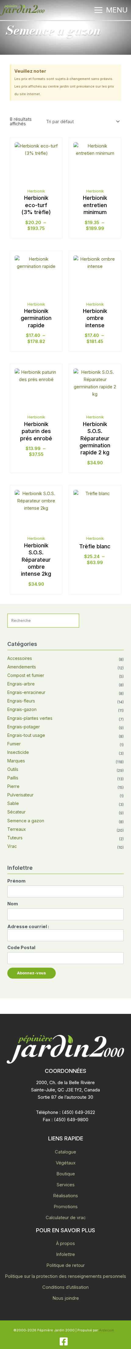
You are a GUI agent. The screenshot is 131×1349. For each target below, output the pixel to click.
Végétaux (66, 1163)
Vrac (12, 846)
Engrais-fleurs (21, 700)
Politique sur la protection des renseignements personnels (65, 1276)
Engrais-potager (23, 726)
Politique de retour (65, 1265)
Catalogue (65, 1152)
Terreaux (16, 829)
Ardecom (106, 1330)
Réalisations (65, 1195)
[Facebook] (63, 1341)
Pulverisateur (20, 794)
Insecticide (18, 752)
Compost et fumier (25, 675)
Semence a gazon (25, 820)
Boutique (65, 1174)
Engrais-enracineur (26, 692)
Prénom (16, 881)
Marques (16, 760)
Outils (12, 769)
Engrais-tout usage (26, 735)
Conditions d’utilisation (65, 1287)
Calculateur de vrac (66, 1217)
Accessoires (19, 658)
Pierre (13, 786)
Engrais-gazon (22, 709)
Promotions (66, 1206)
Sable (13, 803)
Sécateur (16, 811)
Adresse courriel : (28, 926)
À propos (65, 1243)
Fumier (14, 743)
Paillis (12, 777)
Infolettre (65, 1254)
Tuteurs (15, 837)
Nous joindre (65, 1298)
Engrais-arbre (21, 683)
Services (66, 1185)
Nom (12, 904)
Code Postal (21, 947)
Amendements (21, 666)
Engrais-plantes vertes (29, 718)
